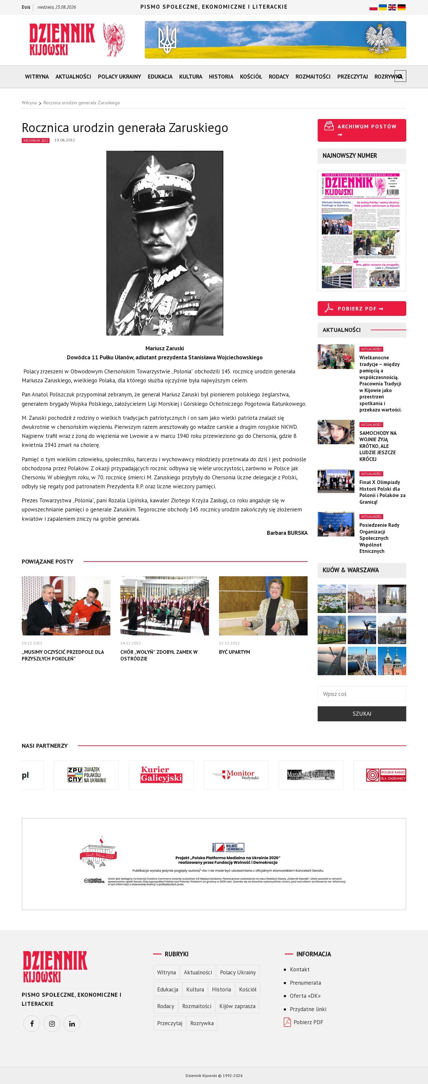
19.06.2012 (65, 139)
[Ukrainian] (383, 6)
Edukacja (160, 76)
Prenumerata (305, 982)
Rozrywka (388, 76)
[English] (392, 6)
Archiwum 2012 (35, 140)
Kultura (190, 76)
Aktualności (73, 76)
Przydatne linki (308, 1009)
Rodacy (279, 76)
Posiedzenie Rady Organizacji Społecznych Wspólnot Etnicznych (379, 538)
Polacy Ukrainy (119, 76)
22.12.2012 (229, 642)
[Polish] (373, 6)
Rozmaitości (313, 76)
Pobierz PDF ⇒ (361, 308)
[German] (401, 6)
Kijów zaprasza (237, 1006)
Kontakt (300, 969)
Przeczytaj (352, 76)
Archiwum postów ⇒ (367, 130)
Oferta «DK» (305, 995)
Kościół (251, 76)
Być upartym (234, 652)
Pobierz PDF (308, 1022)
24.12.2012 (130, 642)
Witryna (37, 76)
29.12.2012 (32, 642)
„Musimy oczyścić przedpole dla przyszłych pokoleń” (63, 655)
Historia (221, 76)
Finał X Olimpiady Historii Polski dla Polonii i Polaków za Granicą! (382, 492)
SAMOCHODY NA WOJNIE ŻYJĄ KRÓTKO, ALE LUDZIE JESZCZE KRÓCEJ (377, 446)
